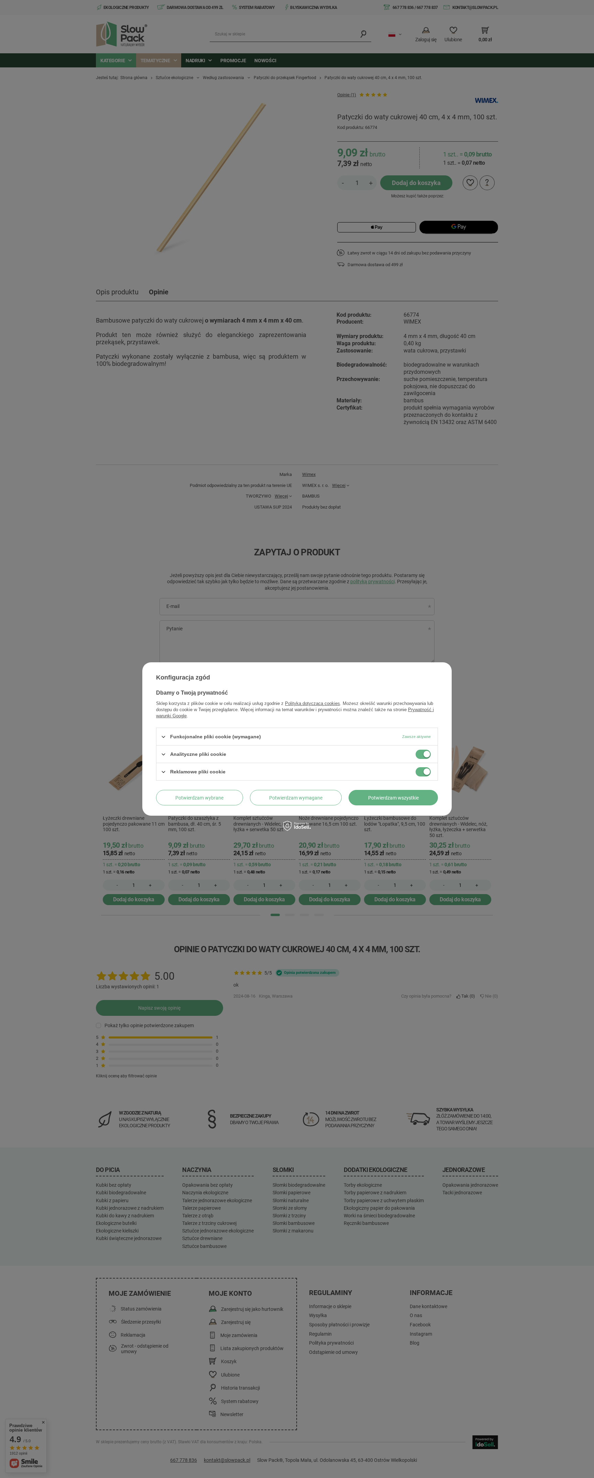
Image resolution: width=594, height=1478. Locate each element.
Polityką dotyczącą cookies (312, 703)
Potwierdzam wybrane (199, 797)
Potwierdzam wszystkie (393, 797)
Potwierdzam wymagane (295, 797)
